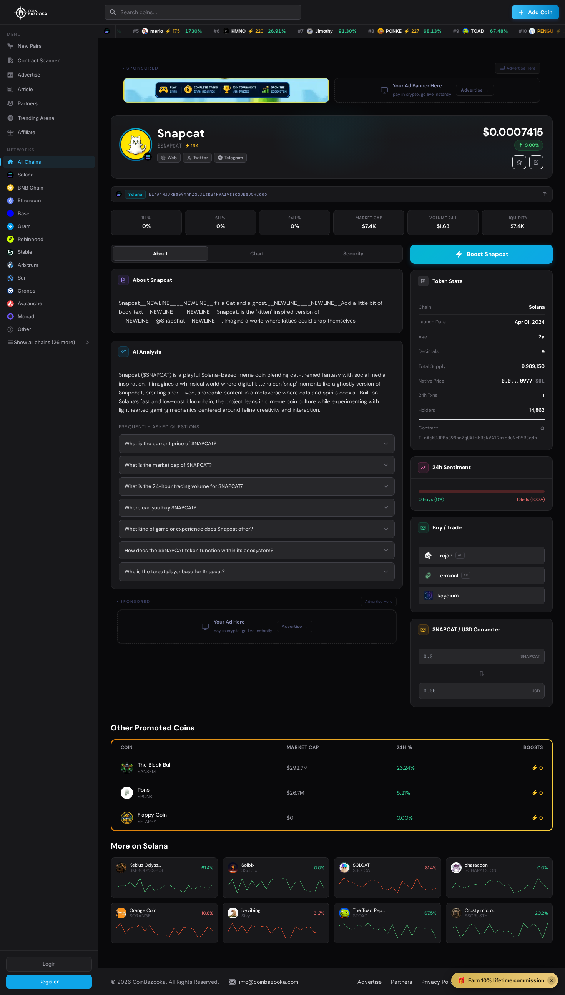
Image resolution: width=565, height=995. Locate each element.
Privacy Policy (439, 981)
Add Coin (540, 12)
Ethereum (29, 200)
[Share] (536, 162)
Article (25, 89)
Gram (24, 226)
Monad (26, 316)
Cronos (26, 291)
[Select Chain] (106, 31)
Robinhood (30, 239)
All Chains (29, 162)
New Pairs (30, 46)
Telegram (233, 157)
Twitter (200, 157)
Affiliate (26, 132)
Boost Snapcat (487, 254)
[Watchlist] (519, 162)
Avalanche (30, 303)
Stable (25, 252)
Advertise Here (521, 68)
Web (172, 157)
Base (24, 213)
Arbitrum (28, 265)
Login (49, 964)
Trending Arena (36, 118)
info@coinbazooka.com (268, 981)
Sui (21, 278)
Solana (25, 174)
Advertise (29, 75)
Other (24, 329)
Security (353, 253)
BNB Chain (30, 188)
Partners (28, 103)
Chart (257, 253)
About (160, 253)
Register (49, 981)
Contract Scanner (39, 60)
